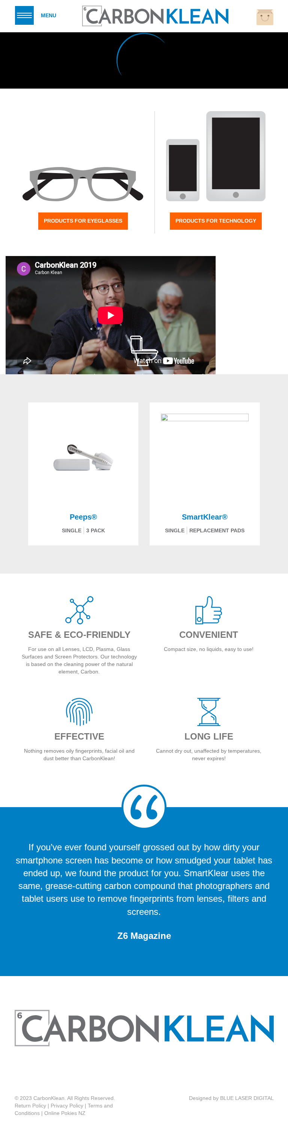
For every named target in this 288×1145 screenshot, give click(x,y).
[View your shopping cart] (264, 17)
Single (71, 530)
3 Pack (95, 530)
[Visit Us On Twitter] (151, 1071)
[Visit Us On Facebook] (135, 1071)
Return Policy (30, 1106)
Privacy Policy (67, 1106)
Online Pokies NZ (65, 1113)
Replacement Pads (216, 530)
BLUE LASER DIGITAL (247, 1098)
